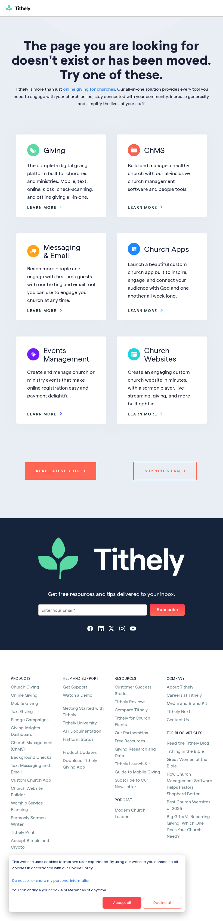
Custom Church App (31, 779)
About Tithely (180, 686)
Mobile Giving (24, 703)
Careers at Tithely (184, 694)
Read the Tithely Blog (188, 742)
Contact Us (178, 719)
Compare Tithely (131, 709)
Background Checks (31, 757)
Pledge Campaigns (29, 719)
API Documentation (82, 730)
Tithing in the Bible (185, 751)
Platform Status (78, 739)
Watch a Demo (77, 694)
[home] (37, 8)
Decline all (162, 902)
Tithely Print (23, 832)
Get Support (75, 686)
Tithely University (80, 722)
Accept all (122, 902)
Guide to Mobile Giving (137, 771)
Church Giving (25, 686)
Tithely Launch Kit (132, 763)
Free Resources (130, 740)
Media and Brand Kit (187, 703)
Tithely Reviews (130, 701)
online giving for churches (89, 88)
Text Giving (22, 711)
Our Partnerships (131, 732)
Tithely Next (178, 711)
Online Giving (24, 694)
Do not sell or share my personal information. (51, 880)
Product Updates (80, 752)
